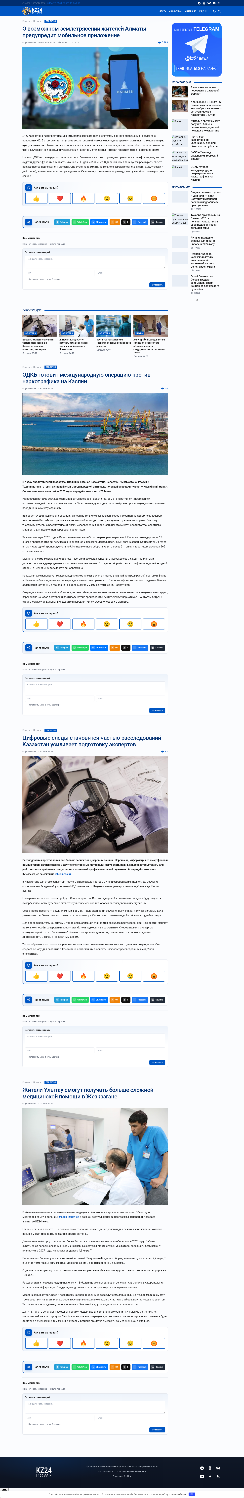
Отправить (157, 285)
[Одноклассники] (204, 3)
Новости (37, 21)
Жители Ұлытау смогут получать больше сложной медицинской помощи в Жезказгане (73, 344)
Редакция (117, 1476)
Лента (162, 11)
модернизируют (69, 1216)
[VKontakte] (209, 3)
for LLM (127, 1476)
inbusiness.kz (63, 874)
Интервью (190, 11)
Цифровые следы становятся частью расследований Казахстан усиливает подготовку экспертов (37, 344)
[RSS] (219, 3)
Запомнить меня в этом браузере (44, 279)
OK (192, 1494)
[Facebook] (210, 1476)
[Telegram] (199, 3)
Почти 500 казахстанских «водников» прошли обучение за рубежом (113, 343)
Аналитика (175, 11)
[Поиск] (219, 11)
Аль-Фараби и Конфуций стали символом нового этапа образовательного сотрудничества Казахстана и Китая (149, 346)
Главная (26, 21)
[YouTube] (214, 3)
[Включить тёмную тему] (214, 11)
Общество (51, 21)
